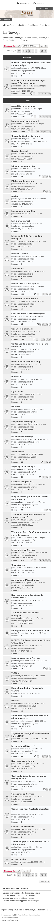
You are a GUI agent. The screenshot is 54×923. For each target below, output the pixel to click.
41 (49, 560)
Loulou (31, 171)
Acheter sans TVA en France (25, 580)
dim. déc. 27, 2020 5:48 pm (22, 322)
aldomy (17, 781)
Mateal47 (18, 583)
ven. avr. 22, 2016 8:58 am (21, 852)
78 (40, 116)
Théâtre (15, 673)
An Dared (18, 424)
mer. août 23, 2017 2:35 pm (22, 525)
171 (49, 131)
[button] (19, 51)
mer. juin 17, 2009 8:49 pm (21, 144)
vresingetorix (19, 661)
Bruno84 (17, 538)
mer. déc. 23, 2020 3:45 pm (22, 337)
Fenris (30, 126)
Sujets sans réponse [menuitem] (40, 8)
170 (45, 131)
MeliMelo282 (19, 439)
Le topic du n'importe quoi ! (25, 121)
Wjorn (16, 520)
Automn (17, 301)
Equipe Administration (11, 40)
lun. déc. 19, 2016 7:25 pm (21, 651)
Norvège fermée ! (19, 151)
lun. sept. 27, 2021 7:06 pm (22, 262)
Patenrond (18, 721)
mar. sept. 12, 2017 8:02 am (22, 507)
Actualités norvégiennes (23, 106)
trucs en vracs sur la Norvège (25, 658)
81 (49, 116)
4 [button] (32, 51)
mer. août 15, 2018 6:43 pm (22, 430)
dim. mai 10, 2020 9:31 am (21, 399)
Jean (30, 570)
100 (49, 94)
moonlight (19, 38)
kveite (30, 111)
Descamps (18, 553)
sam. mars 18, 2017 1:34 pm (22, 558)
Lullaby (31, 585)
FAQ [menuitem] (1, 20)
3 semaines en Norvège (22, 794)
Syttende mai (17, 268)
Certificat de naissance (22, 826)
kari (47, 38)
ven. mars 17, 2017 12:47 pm (22, 573)
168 (38, 131)
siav (16, 694)
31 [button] (42, 51)
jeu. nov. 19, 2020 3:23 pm (21, 354)
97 (39, 94)
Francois (24, 40)
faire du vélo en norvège (23, 166)
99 (45, 94)
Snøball (31, 817)
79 (43, 116)
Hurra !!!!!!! (16, 376)
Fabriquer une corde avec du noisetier (30, 630)
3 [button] (29, 51)
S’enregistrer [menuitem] (25, 3)
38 (40, 560)
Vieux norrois (17, 451)
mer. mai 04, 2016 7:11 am (21, 820)
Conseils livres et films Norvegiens (28, 313)
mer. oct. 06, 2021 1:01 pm (21, 247)
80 (46, 116)
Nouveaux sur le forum (22, 761)
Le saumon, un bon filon (23, 211)
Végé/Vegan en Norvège (23, 466)
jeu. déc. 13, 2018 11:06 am (22, 415)
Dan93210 (18, 829)
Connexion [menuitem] (39, 3)
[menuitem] (6, 920)
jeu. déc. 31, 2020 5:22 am (21, 307)
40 (46, 560)
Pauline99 (32, 522)
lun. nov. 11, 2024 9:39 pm (21, 114)
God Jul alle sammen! (22, 329)
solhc (30, 226)
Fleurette (17, 862)
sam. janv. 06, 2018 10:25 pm (22, 475)
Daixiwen (32, 832)
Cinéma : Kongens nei (22, 481)
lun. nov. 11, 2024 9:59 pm (21, 159)
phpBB (14, 915)
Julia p (17, 797)
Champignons (18, 565)
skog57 (17, 316)
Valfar (16, 364)
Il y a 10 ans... (18, 391)
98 (42, 94)
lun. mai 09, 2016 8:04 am (21, 802)
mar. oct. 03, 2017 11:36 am (22, 490)
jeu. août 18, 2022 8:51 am (21, 174)
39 (43, 560)
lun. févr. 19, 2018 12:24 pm (22, 445)
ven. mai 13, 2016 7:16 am (21, 787)
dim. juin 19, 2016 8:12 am (21, 769)
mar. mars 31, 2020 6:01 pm (22, 91)
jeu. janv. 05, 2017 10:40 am (22, 606)
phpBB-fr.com (13, 917)
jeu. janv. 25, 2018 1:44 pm (21, 460)
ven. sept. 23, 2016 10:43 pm (22, 709)
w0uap (17, 109)
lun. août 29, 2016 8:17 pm (21, 754)
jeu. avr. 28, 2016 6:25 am (21, 835)
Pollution (15, 406)
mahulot (17, 618)
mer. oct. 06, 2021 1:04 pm (21, 229)
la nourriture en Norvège (23, 550)
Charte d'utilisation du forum (25, 136)
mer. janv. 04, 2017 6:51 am (22, 623)
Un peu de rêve (18, 859)
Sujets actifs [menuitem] (48, 8)
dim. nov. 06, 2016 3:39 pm (21, 666)
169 (41, 131)
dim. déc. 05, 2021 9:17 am (22, 204)
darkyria (17, 124)
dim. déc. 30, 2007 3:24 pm (22, 73)
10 (49, 339)
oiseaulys (18, 271)
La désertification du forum (24, 298)
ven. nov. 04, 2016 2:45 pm (21, 681)
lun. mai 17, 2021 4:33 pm (21, 277)
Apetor (14, 196)
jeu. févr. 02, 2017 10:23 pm (22, 588)
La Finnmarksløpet (20, 221)
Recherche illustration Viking (25, 361)
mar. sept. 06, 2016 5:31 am (22, 726)
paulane (17, 286)
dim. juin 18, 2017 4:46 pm (21, 543)
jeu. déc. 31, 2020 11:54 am (22, 292)
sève (16, 169)
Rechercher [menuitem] (8, 20)
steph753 (32, 472)
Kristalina (27, 38)
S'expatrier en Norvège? (23, 421)
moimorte (18, 469)
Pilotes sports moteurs (22, 181)
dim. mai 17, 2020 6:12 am (21, 384)
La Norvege (11, 32)
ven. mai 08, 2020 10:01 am (22, 129)
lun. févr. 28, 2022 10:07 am (22, 189)
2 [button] (26, 51)
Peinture (15, 700)
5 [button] (36, 51)
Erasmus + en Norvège (22, 436)
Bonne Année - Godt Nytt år (24, 283)
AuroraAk (18, 241)
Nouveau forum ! (19, 253)
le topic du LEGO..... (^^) (23, 746)
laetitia (34, 38)
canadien (41, 38)
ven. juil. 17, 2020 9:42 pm (21, 369)
